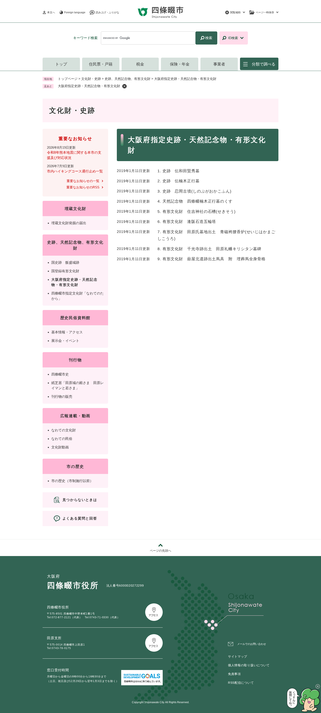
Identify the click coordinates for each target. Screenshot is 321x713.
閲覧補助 (235, 12)
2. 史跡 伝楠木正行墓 (178, 181)
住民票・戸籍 (100, 64)
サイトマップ (237, 656)
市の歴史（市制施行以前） (72, 481)
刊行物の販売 (61, 396)
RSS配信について (241, 682)
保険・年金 (180, 64)
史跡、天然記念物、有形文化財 (127, 79)
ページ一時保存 (265, 12)
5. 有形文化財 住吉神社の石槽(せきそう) (196, 211)
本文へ (51, 12)
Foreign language (74, 12)
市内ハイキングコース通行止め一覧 (75, 171)
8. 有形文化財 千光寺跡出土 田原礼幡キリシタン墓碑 (209, 249)
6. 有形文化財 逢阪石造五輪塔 (186, 221)
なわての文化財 (63, 430)
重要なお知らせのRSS (82, 187)
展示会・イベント (65, 341)
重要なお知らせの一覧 (83, 181)
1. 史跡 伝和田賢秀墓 (178, 171)
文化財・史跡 (91, 79)
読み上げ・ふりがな (107, 12)
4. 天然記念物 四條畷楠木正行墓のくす (195, 201)
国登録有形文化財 (65, 271)
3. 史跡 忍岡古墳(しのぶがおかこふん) (194, 191)
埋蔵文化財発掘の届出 (68, 223)
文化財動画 (60, 447)
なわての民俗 (61, 439)
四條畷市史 (60, 374)
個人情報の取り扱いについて (249, 665)
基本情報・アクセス (67, 332)
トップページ (68, 79)
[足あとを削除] (124, 86)
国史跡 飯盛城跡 (65, 262)
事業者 (219, 64)
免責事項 (234, 674)
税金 (140, 64)
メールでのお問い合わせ (251, 644)
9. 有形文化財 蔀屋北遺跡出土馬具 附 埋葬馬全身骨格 (211, 259)
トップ (61, 64)
